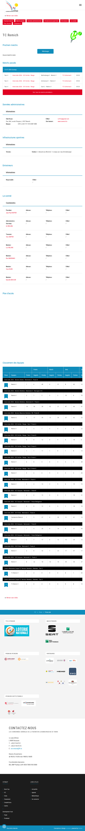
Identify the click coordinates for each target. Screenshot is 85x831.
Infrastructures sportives (51, 21)
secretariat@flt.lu (16, 748)
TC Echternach (67, 75)
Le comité (73, 21)
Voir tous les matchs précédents (42, 92)
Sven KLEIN (9, 269)
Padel (5, 815)
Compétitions (7, 802)
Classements (17, 23)
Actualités (34, 789)
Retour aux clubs (12, 16)
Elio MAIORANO (10, 258)
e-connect (68, 828)
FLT (35, 612)
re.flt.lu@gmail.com (63, 119)
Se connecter (35, 799)
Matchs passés (20, 21)
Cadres (6, 806)
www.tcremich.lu (62, 121)
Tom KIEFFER (10, 237)
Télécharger (45, 51)
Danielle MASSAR (11, 280)
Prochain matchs (8, 21)
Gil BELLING (9, 226)
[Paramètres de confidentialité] (4, 826)
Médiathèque (35, 796)
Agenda (34, 792)
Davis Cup (6, 789)
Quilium (80, 828)
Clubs (40, 612)
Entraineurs (64, 21)
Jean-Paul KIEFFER (11, 213)
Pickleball (6, 818)
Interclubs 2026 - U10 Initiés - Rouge (23, 75)
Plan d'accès (7, 23)
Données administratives (34, 21)
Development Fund (8, 811)
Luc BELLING (9, 248)
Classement (7, 799)
